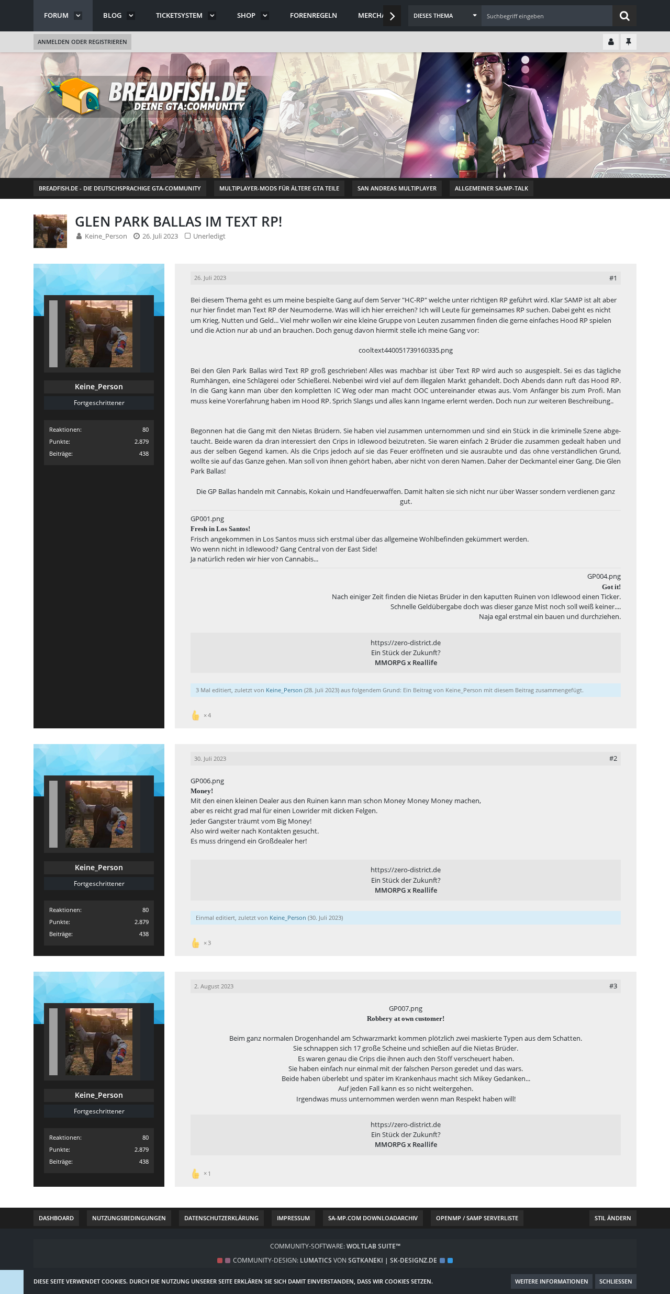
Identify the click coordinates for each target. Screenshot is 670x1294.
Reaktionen (64, 429)
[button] (445, 15)
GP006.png (207, 780)
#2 (613, 758)
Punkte (59, 441)
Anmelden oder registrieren (82, 42)
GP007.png (405, 1008)
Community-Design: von (335, 1260)
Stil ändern (613, 1218)
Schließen (615, 1281)
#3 (613, 986)
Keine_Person (106, 236)
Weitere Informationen (551, 1281)
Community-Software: (335, 1246)
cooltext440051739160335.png (406, 350)
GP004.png (604, 576)
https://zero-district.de (406, 642)
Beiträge (60, 453)
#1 (613, 278)
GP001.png (207, 518)
